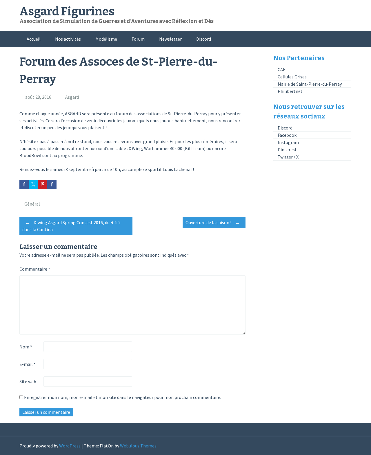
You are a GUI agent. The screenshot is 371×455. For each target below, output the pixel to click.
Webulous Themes (138, 446)
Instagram (288, 142)
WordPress (70, 446)
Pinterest (287, 149)
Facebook (287, 135)
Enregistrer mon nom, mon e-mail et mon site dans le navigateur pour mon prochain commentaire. (122, 397)
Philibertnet (290, 91)
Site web (27, 381)
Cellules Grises (292, 77)
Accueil (34, 39)
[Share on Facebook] (24, 184)
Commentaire (34, 269)
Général (32, 204)
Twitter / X (288, 157)
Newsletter (170, 39)
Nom (25, 347)
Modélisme (106, 39)
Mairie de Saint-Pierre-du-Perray (310, 84)
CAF (281, 69)
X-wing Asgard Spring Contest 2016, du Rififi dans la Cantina (71, 226)
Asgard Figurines (66, 12)
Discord (203, 39)
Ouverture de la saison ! (213, 222)
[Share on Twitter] (33, 184)
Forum (138, 39)
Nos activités (68, 39)
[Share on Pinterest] (42, 184)
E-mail (27, 364)
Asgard (72, 97)
